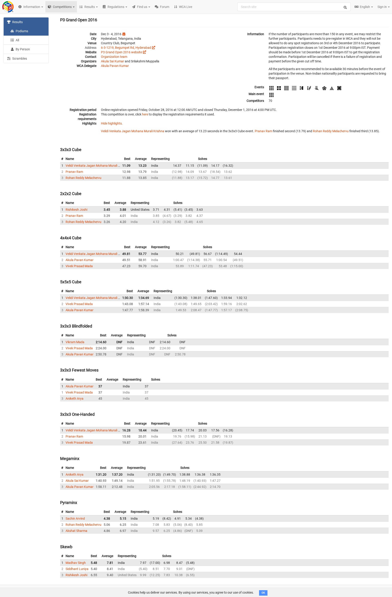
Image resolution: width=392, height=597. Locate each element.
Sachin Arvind (75, 518)
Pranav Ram (263, 131)
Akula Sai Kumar (112, 61)
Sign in (382, 7)
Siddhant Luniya (77, 569)
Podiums (21, 31)
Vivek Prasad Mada (79, 266)
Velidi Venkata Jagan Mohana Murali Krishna (132, 131)
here (145, 114)
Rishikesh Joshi (76, 209)
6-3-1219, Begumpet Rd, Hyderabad (126, 47)
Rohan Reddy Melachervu (331, 131)
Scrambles (19, 58)
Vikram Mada (75, 342)
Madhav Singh (76, 563)
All (17, 40)
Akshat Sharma (76, 531)
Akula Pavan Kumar (115, 66)
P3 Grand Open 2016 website (121, 52)
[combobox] (294, 6)
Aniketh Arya (74, 398)
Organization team (114, 57)
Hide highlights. (112, 123)
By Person (22, 49)
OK (263, 592)
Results (17, 22)
